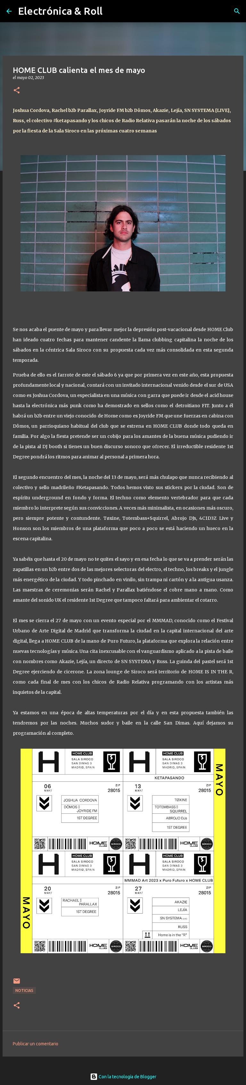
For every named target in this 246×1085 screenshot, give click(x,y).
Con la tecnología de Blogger (127, 1076)
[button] (16, 90)
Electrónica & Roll (60, 11)
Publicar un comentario (35, 1043)
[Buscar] (237, 11)
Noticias (24, 990)
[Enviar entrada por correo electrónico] (16, 983)
